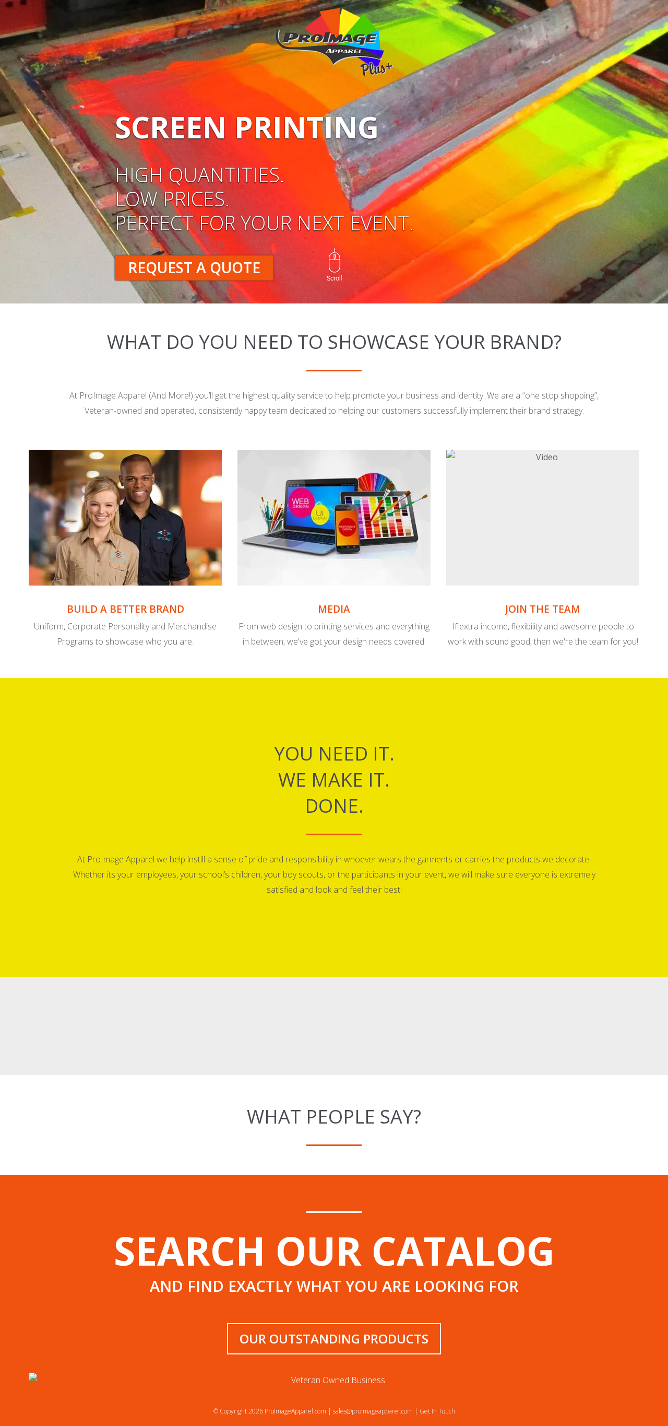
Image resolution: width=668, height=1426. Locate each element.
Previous (45, 161)
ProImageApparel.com (295, 1411)
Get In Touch (437, 1411)
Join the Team (542, 609)
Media (334, 609)
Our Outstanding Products (334, 1338)
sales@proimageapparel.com (373, 1411)
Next (623, 161)
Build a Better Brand (125, 609)
